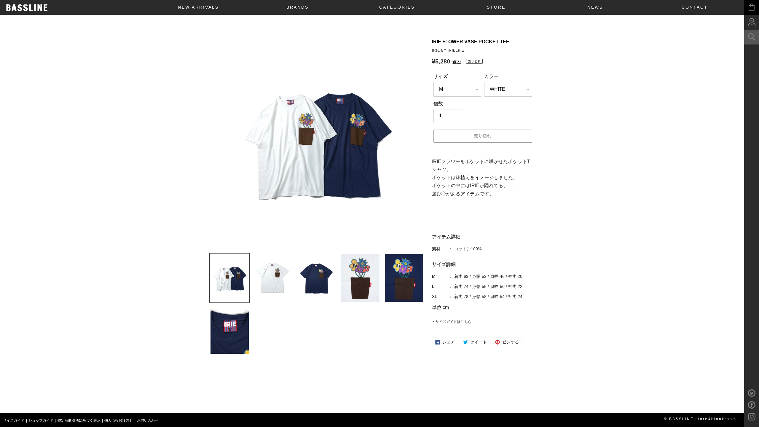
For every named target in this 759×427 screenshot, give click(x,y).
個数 (438, 103)
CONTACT (695, 7)
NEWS (595, 7)
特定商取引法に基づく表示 (79, 420)
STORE (496, 7)
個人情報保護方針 (118, 420)
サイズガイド (14, 420)
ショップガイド (41, 420)
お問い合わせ (148, 420)
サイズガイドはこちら (453, 322)
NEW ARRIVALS (198, 7)
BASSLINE (27, 7)
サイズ (440, 76)
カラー (491, 76)
